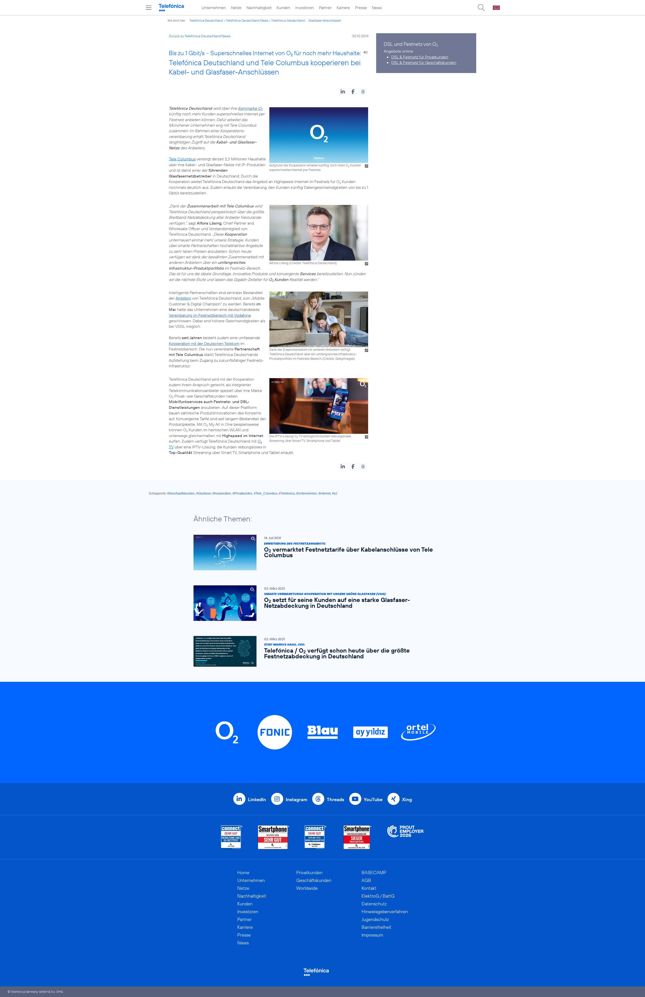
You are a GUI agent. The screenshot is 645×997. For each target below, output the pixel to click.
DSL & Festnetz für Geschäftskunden (423, 62)
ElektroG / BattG (378, 896)
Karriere (343, 7)
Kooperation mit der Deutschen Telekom (204, 343)
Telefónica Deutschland (206, 20)
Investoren (304, 7)
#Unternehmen (306, 493)
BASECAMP (374, 872)
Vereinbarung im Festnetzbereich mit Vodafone (210, 315)
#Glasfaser (203, 493)
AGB (366, 880)
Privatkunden (309, 872)
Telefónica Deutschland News (247, 20)
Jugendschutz (375, 919)
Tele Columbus (182, 158)
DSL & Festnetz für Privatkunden (419, 56)
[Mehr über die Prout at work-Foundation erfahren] (405, 837)
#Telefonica (287, 493)
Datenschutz (374, 904)
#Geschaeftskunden (181, 493)
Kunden (283, 7)
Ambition (183, 298)
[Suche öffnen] (481, 7)
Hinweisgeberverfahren (385, 911)
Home (243, 872)
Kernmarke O (250, 108)
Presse (361, 7)
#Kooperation (221, 493)
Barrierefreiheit (376, 927)
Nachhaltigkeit (259, 7)
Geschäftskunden (313, 880)
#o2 (334, 493)
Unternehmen (214, 7)
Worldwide (307, 888)
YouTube (373, 799)
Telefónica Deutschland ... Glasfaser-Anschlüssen (306, 20)
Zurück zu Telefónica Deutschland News (199, 36)
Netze (236, 7)
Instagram (296, 799)
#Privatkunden (242, 493)
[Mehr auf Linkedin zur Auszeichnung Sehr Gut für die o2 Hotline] (316, 837)
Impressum (372, 935)
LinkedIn (257, 799)
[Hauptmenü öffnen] (148, 7)
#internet (324, 493)
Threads (335, 799)
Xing (407, 799)
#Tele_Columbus (265, 493)
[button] (342, 91)
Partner (325, 7)
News (377, 7)
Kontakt (369, 888)
